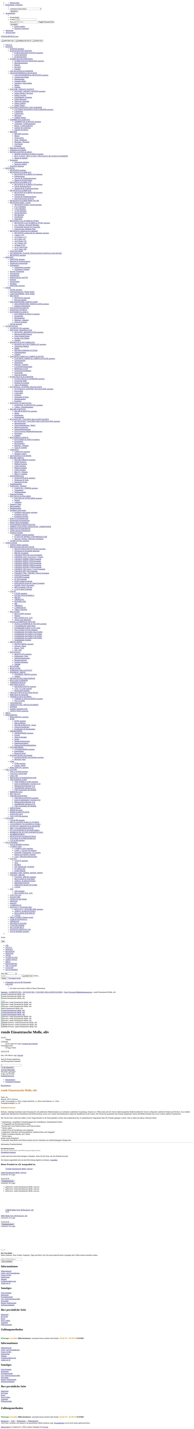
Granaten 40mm (20, 81)
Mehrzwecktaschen (21, 427)
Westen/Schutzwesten (22, 741)
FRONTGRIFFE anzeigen (23, 644)
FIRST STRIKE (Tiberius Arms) (21, 917)
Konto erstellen (19, 26)
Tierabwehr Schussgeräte (19, 263)
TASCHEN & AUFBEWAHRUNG (23, 838)
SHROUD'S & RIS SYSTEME (25, 885)
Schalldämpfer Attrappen (23, 97)
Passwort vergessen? (21, 28)
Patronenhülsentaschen (22, 429)
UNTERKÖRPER (16, 747)
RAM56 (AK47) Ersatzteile (24, 585)
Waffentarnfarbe (20, 492)
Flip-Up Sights (19, 701)
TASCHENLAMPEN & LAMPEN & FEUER (27, 356)
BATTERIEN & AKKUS (19, 312)
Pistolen (17, 65)
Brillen (16, 348)
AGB (13, 1421)
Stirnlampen (18, 363)
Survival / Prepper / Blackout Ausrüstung (28, 539)
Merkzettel (9, 30)
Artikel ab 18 (5, 1283)
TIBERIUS (18, 606)
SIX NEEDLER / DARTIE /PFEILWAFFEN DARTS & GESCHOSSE (36, 253)
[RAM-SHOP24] (9, 36)
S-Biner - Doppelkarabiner (23, 407)
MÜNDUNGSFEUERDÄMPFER (22, 678)
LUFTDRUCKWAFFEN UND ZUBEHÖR (26, 107)
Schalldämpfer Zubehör (22, 640)
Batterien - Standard (21, 320)
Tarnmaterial (18, 490)
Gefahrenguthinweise (8, 1281)
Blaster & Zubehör (21, 158)
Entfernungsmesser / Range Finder (22, 292)
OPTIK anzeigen (16, 290)
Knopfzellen (18, 316)
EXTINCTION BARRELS (24, 595)
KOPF (12, 719)
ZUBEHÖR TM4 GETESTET (21, 670)
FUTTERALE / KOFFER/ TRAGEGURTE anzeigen (33, 389)
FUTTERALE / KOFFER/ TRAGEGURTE (26, 387)
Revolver (17, 67)
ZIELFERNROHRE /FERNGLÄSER (24, 302)
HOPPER (13, 707)
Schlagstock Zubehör (21, 269)
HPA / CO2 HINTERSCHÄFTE (22, 828)
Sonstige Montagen (21, 662)
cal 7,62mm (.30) (20, 243)
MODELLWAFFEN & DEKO (21, 152)
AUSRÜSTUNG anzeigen (19, 328)
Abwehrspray (15, 273)
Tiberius (17, 616)
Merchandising (15, 506)
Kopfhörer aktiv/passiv (18, 510)
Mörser (16, 85)
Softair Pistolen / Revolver (23, 93)
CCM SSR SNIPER (17, 925)
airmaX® (13, 903)
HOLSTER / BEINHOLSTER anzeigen (28, 332)
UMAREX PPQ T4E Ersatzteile (25, 571)
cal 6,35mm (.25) (20, 241)
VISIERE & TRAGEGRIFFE (21, 697)
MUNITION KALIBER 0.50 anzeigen (28, 184)
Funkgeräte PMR (20, 381)
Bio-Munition (19, 215)
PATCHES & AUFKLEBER (20, 496)
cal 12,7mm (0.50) (20, 247)
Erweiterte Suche (15, 978)
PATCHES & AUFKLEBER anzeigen (28, 498)
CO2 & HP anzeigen (17, 820)
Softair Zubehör (20, 103)
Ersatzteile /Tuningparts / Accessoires (27, 853)
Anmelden (53, 1160)
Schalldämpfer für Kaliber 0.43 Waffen (28, 634)
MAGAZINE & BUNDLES (24, 913)
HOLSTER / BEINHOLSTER (21, 330)
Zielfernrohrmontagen (22, 658)
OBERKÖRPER (16, 731)
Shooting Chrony (20, 454)
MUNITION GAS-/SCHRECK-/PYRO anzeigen (32, 223)
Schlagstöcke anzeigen (22, 267)
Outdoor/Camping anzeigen (24, 535)
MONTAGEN (15, 652)
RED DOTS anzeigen (22, 298)
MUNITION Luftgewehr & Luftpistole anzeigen (31, 233)
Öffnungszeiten (6, 1325)
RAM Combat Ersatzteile (23, 581)
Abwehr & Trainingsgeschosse (25, 178)
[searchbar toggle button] (37, 40)
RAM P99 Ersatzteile (22, 577)
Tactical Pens (19, 138)
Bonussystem (14, 3)
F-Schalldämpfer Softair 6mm (24, 626)
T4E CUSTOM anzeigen (19, 772)
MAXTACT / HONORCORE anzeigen (28, 909)
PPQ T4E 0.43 (15, 794)
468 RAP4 (14, 901)
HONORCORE (20, 601)
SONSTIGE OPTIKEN (18, 310)
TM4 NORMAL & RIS (18, 780)
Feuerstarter (18, 373)
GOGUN (13, 859)
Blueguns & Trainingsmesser (20, 261)
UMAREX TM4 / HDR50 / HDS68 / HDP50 (26, 873)
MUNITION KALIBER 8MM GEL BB (24, 201)
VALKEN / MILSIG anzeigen (25, 877)
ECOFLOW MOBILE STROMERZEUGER (30, 537)
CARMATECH (20, 608)
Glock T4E (14, 776)
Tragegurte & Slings (21, 397)
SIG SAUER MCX (17, 927)
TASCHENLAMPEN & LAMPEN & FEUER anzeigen (34, 358)
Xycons (45, 1427)
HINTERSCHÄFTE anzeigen (25, 687)
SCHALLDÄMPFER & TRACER (22, 622)
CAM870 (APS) (16, 846)
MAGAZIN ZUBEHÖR (19, 680)
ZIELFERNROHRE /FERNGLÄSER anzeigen (31, 304)
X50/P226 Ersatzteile (21, 575)
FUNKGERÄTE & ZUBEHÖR (21, 377)
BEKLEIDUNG (11, 715)
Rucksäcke (18, 433)
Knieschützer (19, 751)
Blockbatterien (19, 318)
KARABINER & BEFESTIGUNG (22, 525)
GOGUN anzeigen (21, 861)
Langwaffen (18, 393)
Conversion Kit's (16, 703)
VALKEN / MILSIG (17, 875)
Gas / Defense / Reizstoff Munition (26, 225)
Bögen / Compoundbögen (23, 126)
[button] (13, 5)
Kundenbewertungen (12, 1082)
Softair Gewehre (20, 95)
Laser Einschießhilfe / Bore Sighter (22, 294)
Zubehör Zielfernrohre (22, 306)
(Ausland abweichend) (30, 1044)
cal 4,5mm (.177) (20, 237)
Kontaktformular (7, 1297)
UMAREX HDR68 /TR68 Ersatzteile (27, 565)
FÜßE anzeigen (19, 763)
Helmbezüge (18, 415)
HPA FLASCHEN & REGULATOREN (24, 822)
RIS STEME (14, 666)
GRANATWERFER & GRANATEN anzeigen (31, 75)
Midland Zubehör (20, 468)
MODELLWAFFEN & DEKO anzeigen (28, 154)
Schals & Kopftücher (21, 727)
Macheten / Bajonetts (21, 142)
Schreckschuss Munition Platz (25, 229)
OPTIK (8, 288)
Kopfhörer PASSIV (21, 516)
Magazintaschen (20, 423)
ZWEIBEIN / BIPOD (17, 672)
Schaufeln (17, 146)
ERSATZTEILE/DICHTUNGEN (22, 547)
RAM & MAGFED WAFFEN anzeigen (28, 53)
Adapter (17, 676)
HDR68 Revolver (16, 792)
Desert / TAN (19, 648)
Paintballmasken (20, 352)
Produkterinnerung (8, 1181)
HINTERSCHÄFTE (17, 684)
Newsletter (5, 1301)
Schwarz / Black (20, 646)
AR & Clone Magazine (22, 620)
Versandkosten (59, 1423)
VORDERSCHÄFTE (18, 682)
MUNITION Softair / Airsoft (20, 203)
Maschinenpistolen (21, 63)
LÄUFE (13, 591)
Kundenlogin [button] (10, 13)
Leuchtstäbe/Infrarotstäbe (23, 367)
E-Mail (12, 19)
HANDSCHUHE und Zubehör (21, 755)
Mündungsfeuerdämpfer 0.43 (24, 786)
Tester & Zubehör (20, 322)
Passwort (13, 22)
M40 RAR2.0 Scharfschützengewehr (23, 778)
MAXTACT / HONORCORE (21, 907)
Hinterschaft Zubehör (22, 691)
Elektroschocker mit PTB (19, 278)
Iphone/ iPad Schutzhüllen (19, 523)
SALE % (8, 45)
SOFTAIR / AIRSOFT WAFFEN (22, 89)
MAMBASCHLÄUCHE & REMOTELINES (26, 832)
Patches (17, 500)
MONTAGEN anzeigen (23, 654)
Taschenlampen (19, 361)
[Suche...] (27, 976)
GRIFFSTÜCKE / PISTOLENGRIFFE (24, 705)
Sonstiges (13, 284)
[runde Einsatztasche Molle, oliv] (13, 1010)
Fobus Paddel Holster (22, 336)
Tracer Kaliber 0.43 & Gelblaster (26, 630)
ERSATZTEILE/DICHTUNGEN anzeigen (29, 549)
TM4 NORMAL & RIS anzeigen (26, 782)
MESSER (13, 132)
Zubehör (17, 69)
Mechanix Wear (20, 759)
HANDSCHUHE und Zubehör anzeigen (29, 757)
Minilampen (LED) (21, 369)
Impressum (5, 1295)
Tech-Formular (6, 1293)
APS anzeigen (19, 891)
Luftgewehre (18, 114)
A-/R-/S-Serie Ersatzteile (23, 589)
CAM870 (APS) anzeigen (23, 848)
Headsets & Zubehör (21, 383)
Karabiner (17, 401)
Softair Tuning (19, 105)
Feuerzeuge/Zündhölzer (22, 371)
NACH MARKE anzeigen (19, 844)
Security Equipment (17, 271)
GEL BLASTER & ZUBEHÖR (21, 71)
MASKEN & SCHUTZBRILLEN (22, 342)
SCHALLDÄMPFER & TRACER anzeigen (30, 624)
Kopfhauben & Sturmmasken (24, 729)
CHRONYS (14, 450)
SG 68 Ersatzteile (20, 579)
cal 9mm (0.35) (19, 245)
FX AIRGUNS (19, 869)
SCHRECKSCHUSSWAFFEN (21, 59)
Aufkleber (18, 502)
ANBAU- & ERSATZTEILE (25, 881)
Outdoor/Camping (16, 533)
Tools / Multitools (20, 140)
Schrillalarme (14, 275)
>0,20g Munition (20, 211)
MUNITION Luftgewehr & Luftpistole (24, 231)
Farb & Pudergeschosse (22, 186)
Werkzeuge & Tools (21, 480)
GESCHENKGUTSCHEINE (20, 456)
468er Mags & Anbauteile (19, 695)
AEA (16, 863)
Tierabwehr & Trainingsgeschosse (26, 188)
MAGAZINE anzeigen (22, 614)
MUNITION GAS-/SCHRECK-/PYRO (24, 221)
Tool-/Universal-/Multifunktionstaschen (28, 431)
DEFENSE (9, 257)
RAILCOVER (15, 668)
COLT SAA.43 (15, 895)
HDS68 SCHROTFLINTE (19, 812)
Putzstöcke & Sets (20, 482)
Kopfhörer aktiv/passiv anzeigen (25, 512)
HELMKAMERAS (17, 458)
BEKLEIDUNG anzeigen (19, 717)
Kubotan (13, 280)
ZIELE (7, 713)
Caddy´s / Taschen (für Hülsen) (25, 851)
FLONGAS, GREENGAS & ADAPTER (25, 826)
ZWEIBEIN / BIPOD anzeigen (25, 674)
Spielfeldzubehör (16, 484)
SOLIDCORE (15, 897)
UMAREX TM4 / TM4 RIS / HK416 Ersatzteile (31, 573)
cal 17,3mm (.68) (20, 249)
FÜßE (12, 761)
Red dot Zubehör (20, 300)
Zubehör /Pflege (20, 118)
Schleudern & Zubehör (18, 150)
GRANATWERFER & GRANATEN (23, 73)
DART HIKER (19, 871)
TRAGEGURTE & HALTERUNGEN (24, 693)
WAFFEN (9, 47)
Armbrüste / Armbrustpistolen (24, 124)
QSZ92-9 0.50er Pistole (18, 899)
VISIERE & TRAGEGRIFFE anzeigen (28, 699)
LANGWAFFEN (20, 55)
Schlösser (17, 395)
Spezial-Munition (20, 213)
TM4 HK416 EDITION (18, 796)
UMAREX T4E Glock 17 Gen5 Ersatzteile (29, 569)
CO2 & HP (9, 818)
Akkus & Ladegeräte (21, 101)
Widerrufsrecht (6, 1271)
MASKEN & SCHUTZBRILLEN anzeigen (30, 344)
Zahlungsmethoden (7, 1305)
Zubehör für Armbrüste (22, 128)
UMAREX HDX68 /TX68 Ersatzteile (28, 567)
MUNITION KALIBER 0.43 (20, 172)
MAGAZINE (15, 612)
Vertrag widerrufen (7, 1327)
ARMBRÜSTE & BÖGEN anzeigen (27, 122)
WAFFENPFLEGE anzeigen (24, 478)
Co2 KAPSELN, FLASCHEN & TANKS (25, 824)
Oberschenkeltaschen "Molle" (25, 425)
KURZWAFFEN (20, 57)
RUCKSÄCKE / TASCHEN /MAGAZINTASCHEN (29, 419)
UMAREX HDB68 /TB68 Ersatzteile (27, 559)
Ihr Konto (4, 1317)
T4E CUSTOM (11, 770)
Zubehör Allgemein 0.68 (18, 709)
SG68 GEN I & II (16, 814)
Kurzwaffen (18, 391)
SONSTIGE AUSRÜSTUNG (21, 403)
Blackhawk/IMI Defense (23, 334)
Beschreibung (10, 1080)
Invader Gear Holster (21, 338)
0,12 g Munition (20, 207)
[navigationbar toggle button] (7, 40)
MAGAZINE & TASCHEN (24, 879)
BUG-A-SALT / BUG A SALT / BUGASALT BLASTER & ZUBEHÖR (41, 156)
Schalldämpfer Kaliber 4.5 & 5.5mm (27, 628)
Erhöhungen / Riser (21, 656)
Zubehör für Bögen (21, 130)
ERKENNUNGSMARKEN (20, 529)
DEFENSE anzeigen (17, 259)
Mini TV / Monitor (21, 472)
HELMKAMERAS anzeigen (24, 460)
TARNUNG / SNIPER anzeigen (26, 488)
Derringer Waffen (20, 164)
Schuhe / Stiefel (19, 765)
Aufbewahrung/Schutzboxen (20, 531)
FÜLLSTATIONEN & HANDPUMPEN (25, 830)
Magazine (17, 116)
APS (11, 889)
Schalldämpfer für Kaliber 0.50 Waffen (28, 636)
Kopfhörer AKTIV (21, 514)
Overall (17, 735)
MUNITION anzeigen (18, 170)
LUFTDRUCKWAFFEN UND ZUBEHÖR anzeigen (33, 109)
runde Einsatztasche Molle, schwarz (13, 1173)
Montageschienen (20, 660)
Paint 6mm (18, 219)
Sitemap (4, 1279)
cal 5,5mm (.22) (20, 239)
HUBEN (17, 865)
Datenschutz (5, 1277)
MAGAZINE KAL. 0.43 (23, 618)
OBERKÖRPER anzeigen (23, 733)
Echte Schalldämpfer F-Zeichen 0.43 (27, 784)
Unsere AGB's (6, 1275)
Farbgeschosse (19, 176)
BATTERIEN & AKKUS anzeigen (27, 314)
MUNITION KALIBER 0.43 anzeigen (28, 174)
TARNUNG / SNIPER (18, 486)
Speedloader (18, 217)
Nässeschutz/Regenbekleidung (25, 745)
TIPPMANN (19, 599)
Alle (6, 945)
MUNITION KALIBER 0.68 (20, 190)
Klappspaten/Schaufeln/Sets (20, 520)
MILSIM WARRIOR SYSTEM (25, 350)
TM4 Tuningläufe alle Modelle (25, 790)
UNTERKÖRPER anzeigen (24, 749)
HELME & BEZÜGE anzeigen (25, 411)
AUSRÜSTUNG (11, 326)
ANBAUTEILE (11, 543)
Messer (16, 136)
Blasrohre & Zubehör (17, 148)
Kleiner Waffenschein (8, 1303)
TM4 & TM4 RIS (20, 610)
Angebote (4, 1323)
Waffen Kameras (20, 462)
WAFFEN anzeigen (17, 49)
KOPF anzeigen (20, 721)
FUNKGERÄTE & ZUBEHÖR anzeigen (29, 379)
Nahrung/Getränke (16, 494)
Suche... (36, 976)
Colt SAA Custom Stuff (18, 774)
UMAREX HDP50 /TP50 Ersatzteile (27, 561)
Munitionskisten (20, 399)
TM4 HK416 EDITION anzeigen (26, 798)
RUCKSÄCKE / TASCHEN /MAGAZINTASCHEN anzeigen (37, 421)
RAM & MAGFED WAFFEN (21, 51)
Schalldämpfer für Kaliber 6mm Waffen (28, 632)
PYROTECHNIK (16, 251)
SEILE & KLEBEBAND (19, 518)
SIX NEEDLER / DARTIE (24, 867)
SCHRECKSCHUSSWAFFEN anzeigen (29, 61)
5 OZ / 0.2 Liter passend (23, 689)
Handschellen (15, 282)
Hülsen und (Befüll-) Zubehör (25, 855)
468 (15, 603)
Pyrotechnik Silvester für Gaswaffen (27, 227)
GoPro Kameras (20, 466)
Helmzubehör (19, 417)
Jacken (16, 739)
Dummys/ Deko (15, 504)
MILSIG (17, 597)
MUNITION (10, 168)
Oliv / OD (18, 650)
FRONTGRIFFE (16, 642)
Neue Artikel (5, 1321)
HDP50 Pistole (15, 808)
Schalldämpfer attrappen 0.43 (24, 788)
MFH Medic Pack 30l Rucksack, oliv (14, 1216)
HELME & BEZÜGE (18, 409)
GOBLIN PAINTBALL (18, 919)
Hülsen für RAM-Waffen (23, 180)
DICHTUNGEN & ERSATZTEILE (23, 836)
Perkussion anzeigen (21, 162)
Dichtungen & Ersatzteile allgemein (27, 551)
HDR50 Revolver (16, 810)
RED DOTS (14, 296)
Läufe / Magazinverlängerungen (25, 857)
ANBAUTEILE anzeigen (19, 545)
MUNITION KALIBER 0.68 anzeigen (28, 192)
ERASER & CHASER (18, 923)
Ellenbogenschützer (21, 743)
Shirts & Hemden (20, 737)
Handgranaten (19, 79)
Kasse (3, 1319)
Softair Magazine (20, 99)
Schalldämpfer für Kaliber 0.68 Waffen (28, 638)
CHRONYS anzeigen (22, 452)
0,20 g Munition (20, 209)
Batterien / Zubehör (21, 365)
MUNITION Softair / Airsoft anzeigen (28, 205)
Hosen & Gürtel (20, 753)
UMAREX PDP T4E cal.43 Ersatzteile (28, 555)
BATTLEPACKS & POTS (24, 199)
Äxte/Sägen (18, 144)
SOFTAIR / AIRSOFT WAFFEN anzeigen (29, 91)
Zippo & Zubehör (20, 375)
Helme (16, 413)
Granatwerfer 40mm (21, 77)
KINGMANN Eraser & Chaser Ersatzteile (29, 583)
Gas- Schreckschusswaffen (10, 1299)
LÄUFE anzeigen (20, 593)
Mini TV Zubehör (20, 474)
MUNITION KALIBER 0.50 (20, 182)
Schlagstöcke (14, 265)
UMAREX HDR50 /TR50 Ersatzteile (27, 563)
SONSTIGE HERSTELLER (20, 929)
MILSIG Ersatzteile (21, 553)
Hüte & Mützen (19, 723)
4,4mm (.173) (19, 235)
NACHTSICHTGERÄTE (19, 308)
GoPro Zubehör (20, 470)
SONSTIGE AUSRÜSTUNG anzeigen (28, 405)
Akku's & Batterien (21, 385)
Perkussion (14, 160)
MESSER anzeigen (21, 134)
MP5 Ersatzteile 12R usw (23, 587)
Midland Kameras (20, 464)
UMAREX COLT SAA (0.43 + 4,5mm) (28, 557)
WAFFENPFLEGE (17, 476)
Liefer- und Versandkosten (10, 1273)
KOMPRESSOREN (17, 834)
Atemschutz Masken (21, 346)
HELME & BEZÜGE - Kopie (25, 725)
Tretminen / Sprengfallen (23, 83)
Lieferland (14, 9)
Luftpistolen (18, 111)
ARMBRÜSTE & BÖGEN (20, 120)
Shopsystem (5, 1427)
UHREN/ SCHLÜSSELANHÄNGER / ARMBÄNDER (30, 527)
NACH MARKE (11, 842)
